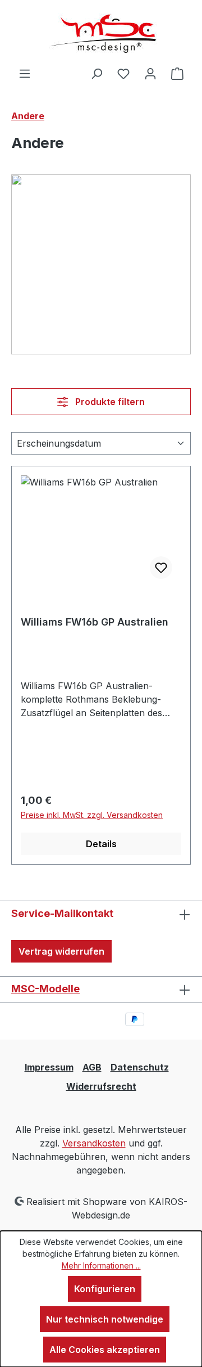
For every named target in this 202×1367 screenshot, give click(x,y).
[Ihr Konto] (150, 73)
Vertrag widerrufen (61, 951)
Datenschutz (140, 1067)
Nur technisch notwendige (104, 1319)
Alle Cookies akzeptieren (104, 1349)
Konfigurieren (104, 1288)
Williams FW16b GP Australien (94, 622)
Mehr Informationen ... (101, 1265)
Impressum (49, 1067)
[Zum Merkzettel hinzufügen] (161, 567)
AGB (92, 1067)
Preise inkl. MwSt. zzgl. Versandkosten (92, 815)
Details (101, 843)
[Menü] (24, 73)
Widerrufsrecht (101, 1086)
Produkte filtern (109, 401)
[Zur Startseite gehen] (101, 33)
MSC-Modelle (45, 989)
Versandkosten (94, 1143)
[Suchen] (96, 73)
